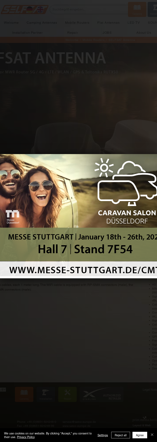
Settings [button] (103, 435)
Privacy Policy (26, 437)
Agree (140, 435)
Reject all (121, 435)
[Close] (152, 435)
